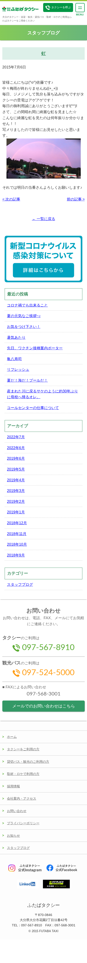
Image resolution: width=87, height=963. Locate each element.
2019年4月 (16, 480)
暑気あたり (16, 337)
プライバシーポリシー (23, 823)
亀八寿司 (14, 359)
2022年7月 (16, 437)
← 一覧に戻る (43, 219)
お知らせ (13, 835)
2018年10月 (17, 544)
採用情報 (13, 786)
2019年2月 (16, 502)
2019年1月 (16, 512)
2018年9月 (16, 555)
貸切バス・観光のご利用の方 (28, 761)
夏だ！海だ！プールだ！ (27, 380)
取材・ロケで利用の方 (23, 774)
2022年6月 (16, 448)
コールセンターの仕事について (33, 408)
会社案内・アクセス (21, 798)
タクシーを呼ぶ (61, 7)
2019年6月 (16, 458)
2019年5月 (16, 469)
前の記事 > (76, 199)
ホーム (12, 737)
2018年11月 (16, 534)
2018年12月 (17, 523)
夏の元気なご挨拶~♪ (24, 316)
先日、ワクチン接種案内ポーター (35, 348)
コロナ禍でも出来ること (27, 305)
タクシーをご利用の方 (23, 749)
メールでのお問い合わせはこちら (43, 706)
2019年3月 (16, 491)
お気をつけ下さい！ (23, 327)
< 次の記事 (11, 199)
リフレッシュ (18, 369)
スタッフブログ (20, 584)
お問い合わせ (16, 811)
